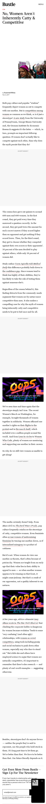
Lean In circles (25, 436)
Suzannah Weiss (9, 93)
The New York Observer (27, 623)
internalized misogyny (12, 544)
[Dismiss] (42, 781)
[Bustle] (8, 4)
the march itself (23, 429)
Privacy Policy (14, 798)
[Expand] (34, 781)
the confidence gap (11, 271)
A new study (19, 118)
